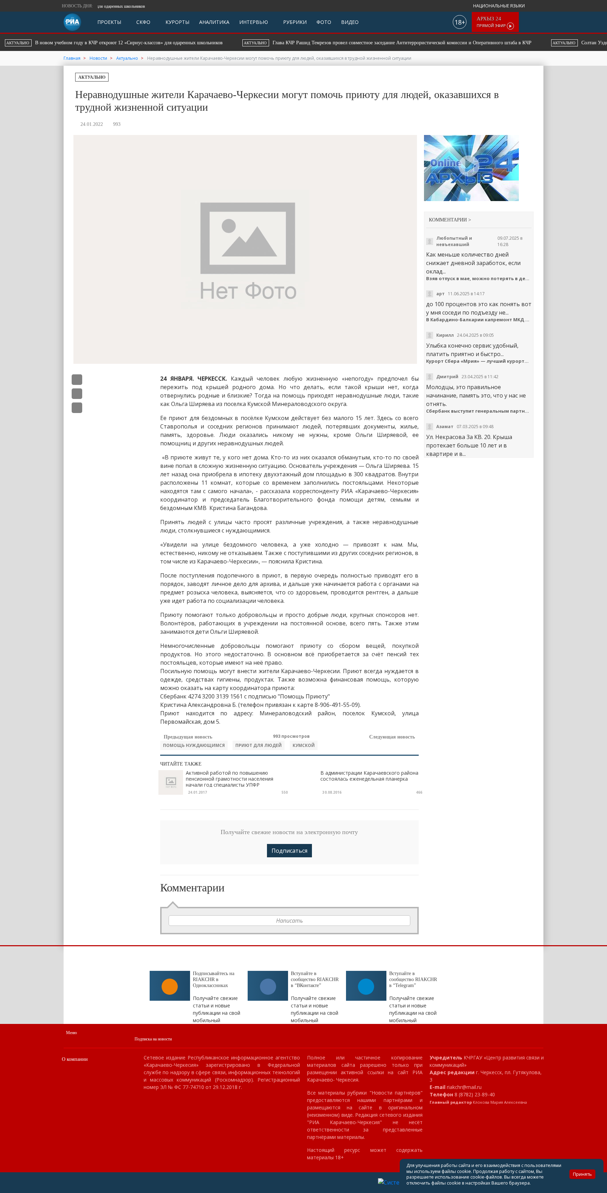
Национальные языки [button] (499, 6)
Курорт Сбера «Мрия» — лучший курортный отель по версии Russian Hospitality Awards (479, 361)
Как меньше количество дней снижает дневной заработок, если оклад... (473, 263)
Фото (323, 22)
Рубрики (294, 22)
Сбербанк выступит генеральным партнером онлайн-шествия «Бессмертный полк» (479, 411)
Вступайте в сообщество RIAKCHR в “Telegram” (413, 979)
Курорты (176, 22)
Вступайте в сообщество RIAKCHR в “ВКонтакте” (315, 979)
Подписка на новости (153, 1039)
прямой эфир (492, 22)
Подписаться (289, 851)
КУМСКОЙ (304, 745)
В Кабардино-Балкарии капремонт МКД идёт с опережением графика (479, 320)
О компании (75, 1059)
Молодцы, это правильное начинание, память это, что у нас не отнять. (476, 395)
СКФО (142, 22)
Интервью (253, 22)
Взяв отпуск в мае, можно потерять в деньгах (479, 279)
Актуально (91, 77)
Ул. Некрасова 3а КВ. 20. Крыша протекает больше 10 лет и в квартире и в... (469, 445)
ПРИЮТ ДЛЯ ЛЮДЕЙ (258, 745)
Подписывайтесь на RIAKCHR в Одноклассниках (213, 979)
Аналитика (214, 22)
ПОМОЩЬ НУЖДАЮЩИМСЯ (194, 745)
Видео (350, 22)
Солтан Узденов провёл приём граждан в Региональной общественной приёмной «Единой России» (409, 42)
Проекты (109, 22)
